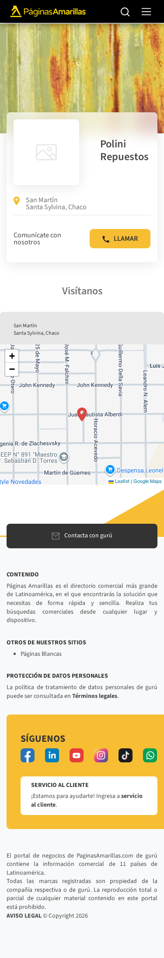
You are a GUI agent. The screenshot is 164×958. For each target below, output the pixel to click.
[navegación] (146, 11)
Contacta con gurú (88, 535)
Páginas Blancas (41, 654)
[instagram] (101, 755)
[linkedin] (52, 755)
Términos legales (94, 696)
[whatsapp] (150, 755)
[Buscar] (125, 11)
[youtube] (77, 755)
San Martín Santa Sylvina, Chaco (56, 204)
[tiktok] (126, 755)
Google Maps (147, 480)
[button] (82, 415)
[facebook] (28, 755)
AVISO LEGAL (24, 916)
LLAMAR (126, 238)
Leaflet (121, 480)
